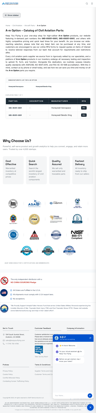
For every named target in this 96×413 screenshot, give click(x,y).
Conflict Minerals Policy (11, 378)
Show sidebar (13, 15)
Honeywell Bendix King (43, 86)
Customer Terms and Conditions (46, 374)
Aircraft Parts (29, 25)
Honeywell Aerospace (16, 86)
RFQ (84, 108)
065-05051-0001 (15, 108)
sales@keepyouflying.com (15, 340)
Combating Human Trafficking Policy (16, 381)
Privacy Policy (8, 371)
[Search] (87, 3)
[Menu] (92, 3)
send (90, 395)
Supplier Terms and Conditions (46, 371)
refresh (90, 338)
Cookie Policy (8, 374)
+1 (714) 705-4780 (12, 344)
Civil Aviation (17, 25)
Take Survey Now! (41, 357)
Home (8, 25)
